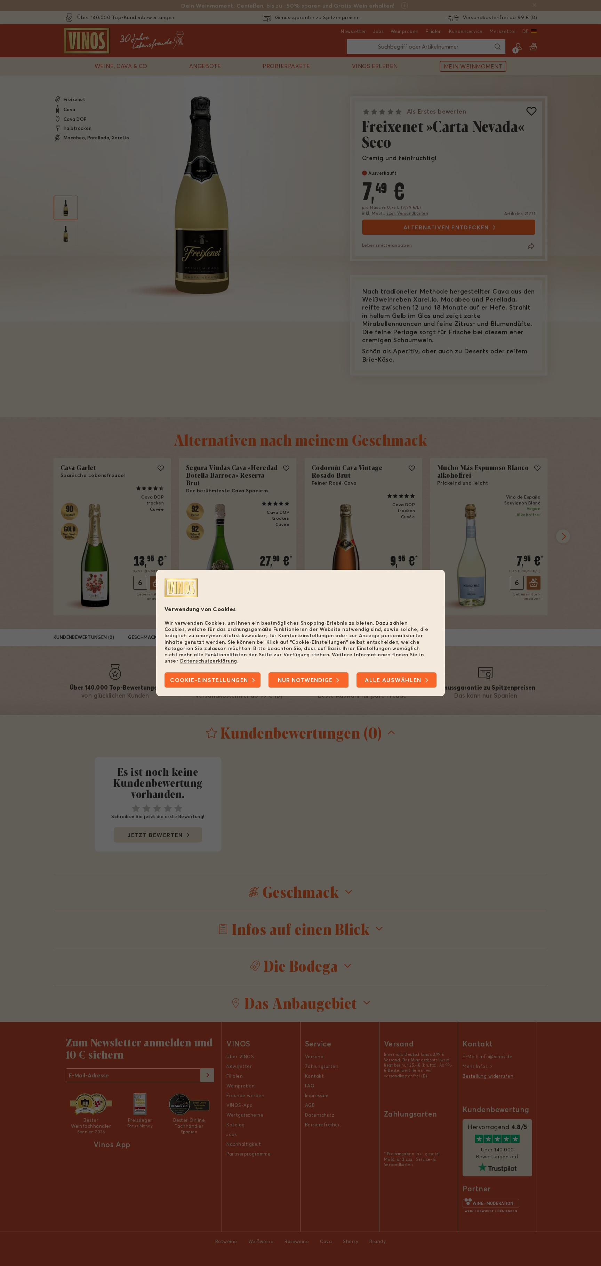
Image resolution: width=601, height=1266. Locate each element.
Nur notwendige (305, 680)
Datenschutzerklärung (208, 661)
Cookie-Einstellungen (209, 680)
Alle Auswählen (393, 680)
